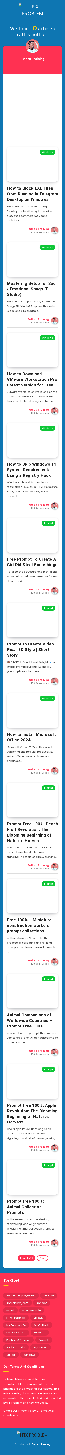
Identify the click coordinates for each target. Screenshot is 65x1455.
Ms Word (39, 1332)
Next (42, 1258)
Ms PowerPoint (16, 1332)
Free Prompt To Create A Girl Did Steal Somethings (32, 562)
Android (49, 1295)
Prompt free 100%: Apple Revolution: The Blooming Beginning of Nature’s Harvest (32, 1114)
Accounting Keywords (20, 1295)
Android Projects (17, 1303)
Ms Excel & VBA (16, 1325)
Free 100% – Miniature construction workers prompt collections (29, 925)
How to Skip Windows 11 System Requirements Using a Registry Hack (31, 470)
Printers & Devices (18, 1340)
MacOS (38, 1318)
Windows (47, 152)
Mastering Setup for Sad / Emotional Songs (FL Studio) (31, 289)
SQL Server (40, 1347)
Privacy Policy (27, 1410)
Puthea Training (41, 1444)
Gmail (10, 1310)
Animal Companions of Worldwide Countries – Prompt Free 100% (29, 1021)
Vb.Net (10, 1355)
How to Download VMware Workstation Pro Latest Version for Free (32, 379)
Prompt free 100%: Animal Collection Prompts (25, 1207)
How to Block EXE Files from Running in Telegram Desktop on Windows (32, 194)
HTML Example (31, 1310)
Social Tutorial (15, 1347)
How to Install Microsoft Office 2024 (31, 737)
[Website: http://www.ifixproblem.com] (32, 67)
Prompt (48, 523)
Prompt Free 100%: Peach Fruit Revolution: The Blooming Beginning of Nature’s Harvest (32, 832)
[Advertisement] (32, 108)
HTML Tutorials (15, 1318)
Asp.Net (42, 1303)
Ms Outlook (41, 1325)
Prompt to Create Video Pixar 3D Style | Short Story (30, 650)
